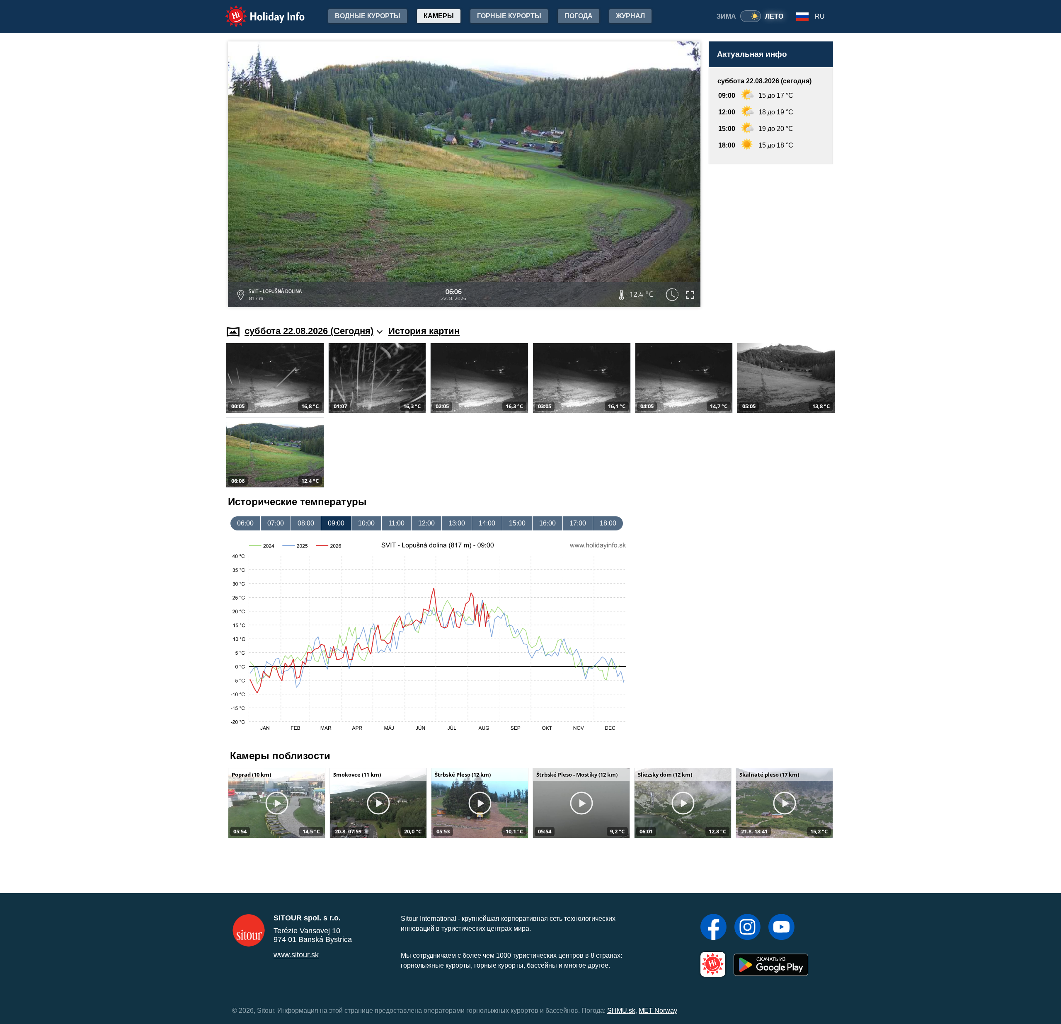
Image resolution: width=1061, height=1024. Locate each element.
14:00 (487, 523)
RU (820, 16)
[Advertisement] (771, 236)
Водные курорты (367, 15)
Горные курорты (509, 15)
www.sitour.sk (296, 955)
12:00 (426, 523)
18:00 (608, 523)
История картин (424, 331)
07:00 (275, 523)
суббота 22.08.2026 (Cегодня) (309, 331)
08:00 (306, 523)
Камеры (439, 15)
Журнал (630, 15)
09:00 (336, 523)
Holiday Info (257, 10)
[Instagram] (747, 928)
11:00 (396, 523)
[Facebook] (713, 928)
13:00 (456, 523)
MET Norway (658, 1010)
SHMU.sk (621, 1010)
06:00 (245, 523)
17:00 (577, 523)
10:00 (366, 523)
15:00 (517, 523)
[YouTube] (781, 928)
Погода (578, 15)
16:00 (547, 523)
